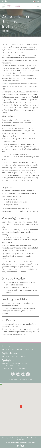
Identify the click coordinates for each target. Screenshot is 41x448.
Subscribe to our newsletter (20, 379)
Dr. (6, 84)
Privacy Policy (30, 438)
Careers (33, 442)
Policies (29, 442)
